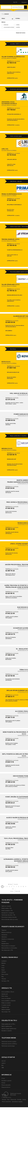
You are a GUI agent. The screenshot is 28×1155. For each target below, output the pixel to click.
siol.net (4, 1061)
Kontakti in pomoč (6, 1080)
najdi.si (3, 1063)
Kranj (3, 968)
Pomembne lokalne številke (9, 917)
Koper (3, 970)
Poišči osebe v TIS (6, 908)
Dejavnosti (13, 1099)
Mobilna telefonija (6, 932)
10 (23, 886)
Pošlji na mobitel (6, 1003)
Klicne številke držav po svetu (10, 919)
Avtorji (3, 1083)
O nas (3, 1078)
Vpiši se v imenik (6, 906)
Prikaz (3, 18)
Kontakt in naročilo (7, 1031)
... (15, 889)
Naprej (16, 891)
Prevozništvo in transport (8, 946)
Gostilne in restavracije (8, 939)
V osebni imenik (6, 1005)
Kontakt (19, 1099)
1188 (3, 1067)
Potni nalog (5, 996)
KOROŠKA (18, 27)
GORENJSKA (6, 24)
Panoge (4, 1099)
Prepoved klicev (6, 1087)
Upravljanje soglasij (17, 1101)
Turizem (4, 941)
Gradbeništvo (5, 943)
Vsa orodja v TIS (6, 1012)
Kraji (8, 1099)
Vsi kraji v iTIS (5, 981)
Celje (3, 965)
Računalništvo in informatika (9, 948)
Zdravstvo (4, 937)
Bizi (3, 1065)
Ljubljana (4, 961)
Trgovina (4, 930)
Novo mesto (5, 974)
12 (12, 889)
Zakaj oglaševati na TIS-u (8, 1024)
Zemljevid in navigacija (8, 913)
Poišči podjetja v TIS (7, 910)
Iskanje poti (5, 994)
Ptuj (3, 976)
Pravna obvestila (6, 1085)
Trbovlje (4, 979)
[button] (4, 2)
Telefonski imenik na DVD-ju (9, 1044)
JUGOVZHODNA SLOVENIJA (9, 27)
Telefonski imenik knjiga (8, 1046)
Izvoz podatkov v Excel (8, 992)
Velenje (4, 972)
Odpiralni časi (5, 1007)
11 (25, 886)
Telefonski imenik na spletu (9, 1041)
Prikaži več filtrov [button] (20, 33)
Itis (2, 14)
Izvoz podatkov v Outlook (8, 1001)
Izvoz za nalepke (6, 998)
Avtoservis (4, 935)
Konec (11, 891)
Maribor (4, 963)
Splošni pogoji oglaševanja (9, 1028)
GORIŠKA (17, 24)
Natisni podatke (6, 1009)
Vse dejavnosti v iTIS (7, 950)
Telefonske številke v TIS (8, 915)
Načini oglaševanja (7, 1026)
